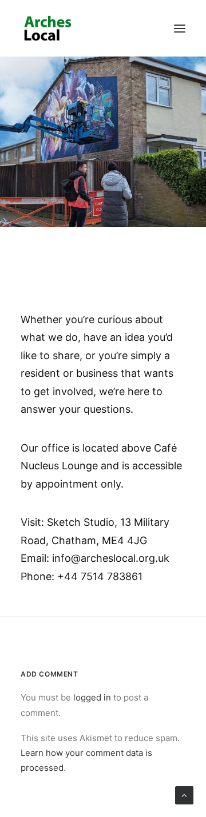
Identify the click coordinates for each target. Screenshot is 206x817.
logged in (92, 697)
